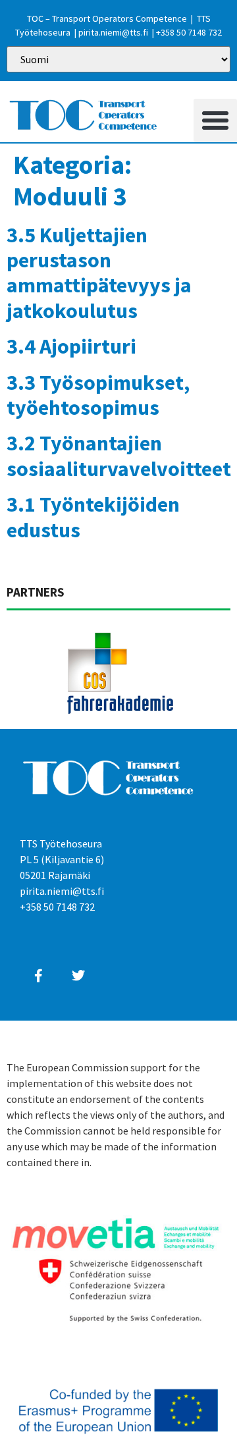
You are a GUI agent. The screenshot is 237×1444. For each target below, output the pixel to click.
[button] (215, 120)
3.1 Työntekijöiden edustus (93, 517)
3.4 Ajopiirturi (71, 346)
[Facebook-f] (38, 975)
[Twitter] (78, 975)
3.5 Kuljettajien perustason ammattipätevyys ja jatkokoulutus (99, 273)
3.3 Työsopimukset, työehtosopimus (98, 395)
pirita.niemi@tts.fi (113, 32)
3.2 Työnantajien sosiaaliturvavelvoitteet (119, 455)
